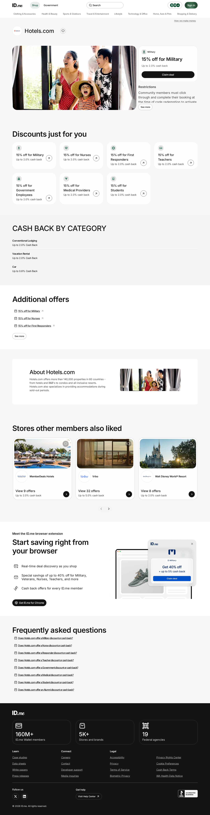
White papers (20, 769)
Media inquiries (70, 775)
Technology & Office (137, 14)
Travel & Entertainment (98, 14)
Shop (35, 5)
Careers (65, 757)
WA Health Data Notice (169, 775)
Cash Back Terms (166, 769)
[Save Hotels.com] (63, 31)
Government (51, 5)
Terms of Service (119, 769)
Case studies (19, 757)
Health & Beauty (49, 14)
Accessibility (117, 757)
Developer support (72, 769)
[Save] (66, 444)
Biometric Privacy (120, 775)
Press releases (20, 775)
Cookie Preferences (167, 763)
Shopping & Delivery (187, 14)
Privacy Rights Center (168, 757)
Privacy (114, 763)
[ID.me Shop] (19, 5)
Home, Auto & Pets (162, 14)
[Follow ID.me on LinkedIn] (24, 796)
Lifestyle (118, 14)
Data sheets (19, 763)
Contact (65, 763)
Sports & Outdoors (72, 14)
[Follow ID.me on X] (15, 796)
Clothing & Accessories (25, 14)
